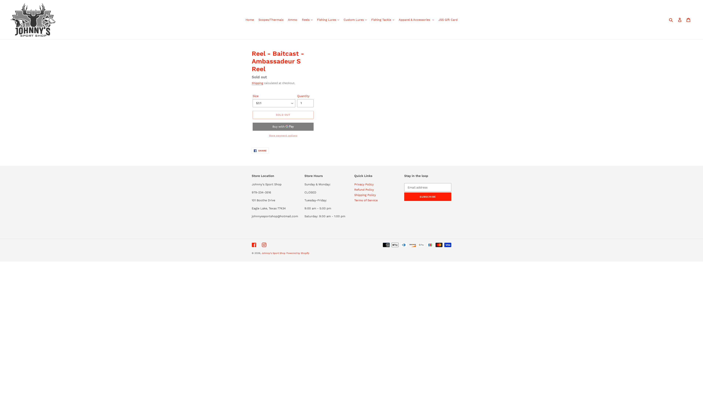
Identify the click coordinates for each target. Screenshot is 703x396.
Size (255, 96)
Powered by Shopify (297, 253)
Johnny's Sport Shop (273, 253)
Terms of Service (366, 200)
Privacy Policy (364, 184)
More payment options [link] (283, 135)
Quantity (303, 96)
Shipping (257, 83)
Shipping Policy (365, 195)
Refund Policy (364, 189)
